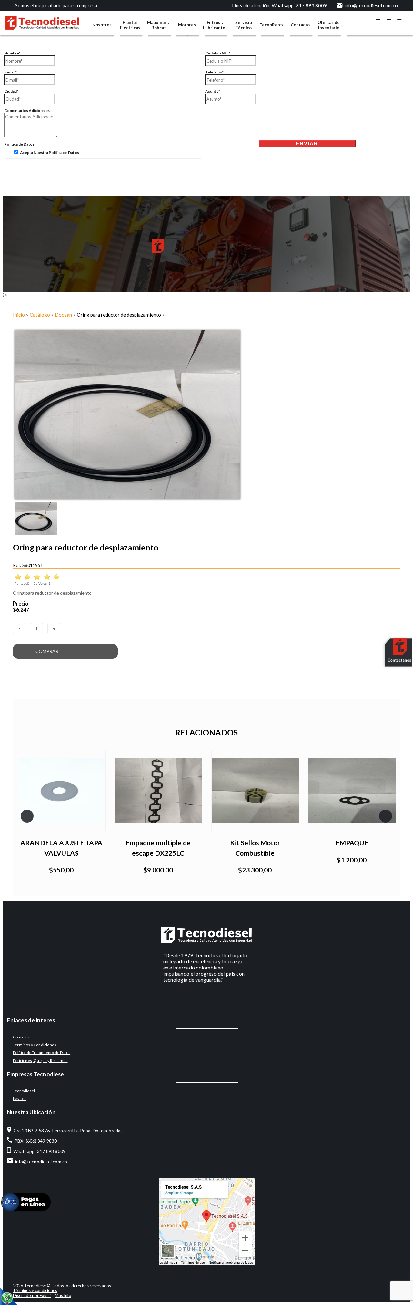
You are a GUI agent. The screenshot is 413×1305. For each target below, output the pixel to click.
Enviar (307, 143)
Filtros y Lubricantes (215, 25)
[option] (206, 414)
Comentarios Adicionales (27, 110)
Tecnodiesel (24, 1090)
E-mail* (10, 72)
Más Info (63, 1295)
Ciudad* (11, 91)
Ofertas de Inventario (328, 25)
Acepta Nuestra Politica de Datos (49, 152)
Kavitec (19, 1098)
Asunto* (212, 91)
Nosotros (102, 24)
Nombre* (12, 53)
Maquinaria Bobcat (158, 25)
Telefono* (214, 72)
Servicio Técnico (243, 25)
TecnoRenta (271, 24)
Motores (187, 24)
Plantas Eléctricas (130, 25)
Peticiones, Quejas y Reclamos (40, 1060)
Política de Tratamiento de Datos (41, 1052)
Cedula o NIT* (217, 53)
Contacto (300, 24)
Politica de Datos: (19, 144)
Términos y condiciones (35, 1290)
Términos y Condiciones (34, 1044)
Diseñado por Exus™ (32, 1295)
